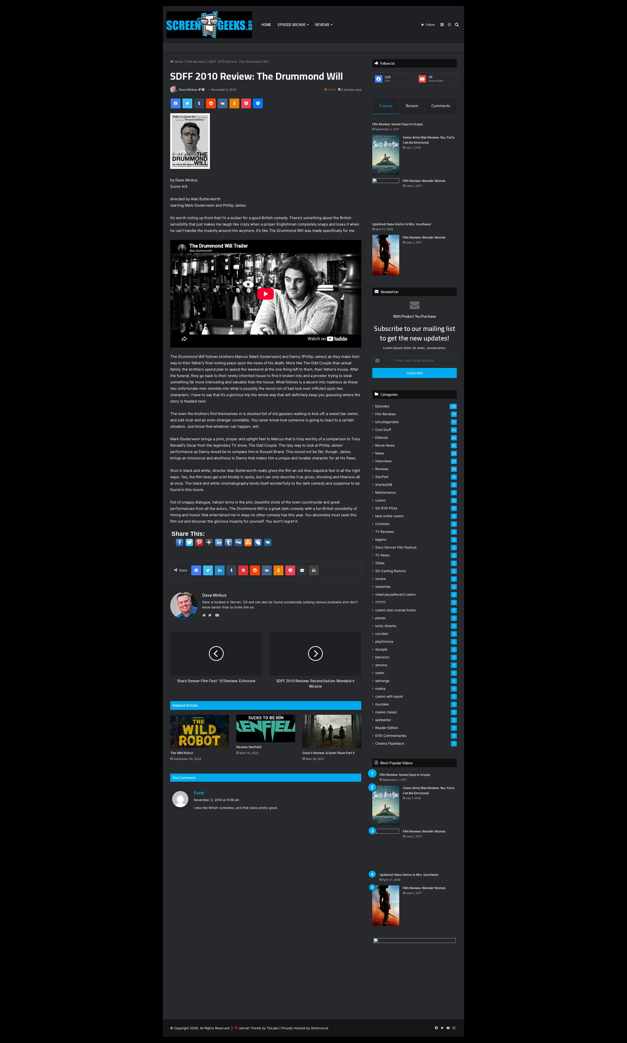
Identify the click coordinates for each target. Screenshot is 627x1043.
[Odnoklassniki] (234, 103)
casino (380, 500)
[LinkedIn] (220, 570)
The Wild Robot (181, 753)
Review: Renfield (248, 747)
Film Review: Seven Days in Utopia (397, 124)
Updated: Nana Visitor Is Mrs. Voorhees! (401, 224)
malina (380, 689)
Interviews (383, 461)
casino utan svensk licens (395, 610)
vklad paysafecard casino (395, 594)
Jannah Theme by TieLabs (258, 1028)
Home (266, 24)
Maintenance (385, 492)
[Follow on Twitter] (200, 89)
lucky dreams (385, 626)
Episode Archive (292, 24)
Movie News (385, 445)
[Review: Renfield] (265, 728)
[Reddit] (211, 103)
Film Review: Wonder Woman (424, 180)
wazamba (382, 587)
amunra (381, 665)
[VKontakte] (223, 103)
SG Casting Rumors (390, 571)
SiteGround (319, 1028)
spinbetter (383, 720)
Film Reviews (196, 61)
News (379, 453)
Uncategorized (386, 422)
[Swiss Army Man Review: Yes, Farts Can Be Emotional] (385, 155)
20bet (380, 563)
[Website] (205, 615)
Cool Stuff (383, 430)
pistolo (380, 618)
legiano (380, 539)
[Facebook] (176, 103)
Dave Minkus (188, 89)
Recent (412, 105)
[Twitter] (187, 103)
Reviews (322, 24)
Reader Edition (386, 728)
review (380, 579)
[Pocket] (246, 103)
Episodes (382, 406)
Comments (440, 105)
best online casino (389, 516)
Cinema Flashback (389, 743)
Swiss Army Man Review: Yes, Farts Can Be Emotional (429, 140)
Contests (382, 524)
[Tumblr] (199, 103)
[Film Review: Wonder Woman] (385, 198)
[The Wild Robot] (199, 731)
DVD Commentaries (390, 736)
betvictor (382, 657)
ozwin (379, 673)
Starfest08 (383, 485)
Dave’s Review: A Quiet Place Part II (328, 753)
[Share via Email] (302, 570)
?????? (380, 602)
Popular (386, 105)
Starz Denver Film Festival (395, 547)
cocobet (381, 634)
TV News (382, 555)
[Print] (314, 570)
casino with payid (389, 696)
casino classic (386, 712)
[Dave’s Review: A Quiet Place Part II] (331, 731)
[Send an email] (203, 89)
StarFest (381, 477)
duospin (381, 649)
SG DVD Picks (386, 508)
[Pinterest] (243, 570)
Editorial (381, 438)
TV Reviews (384, 532)
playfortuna (384, 641)
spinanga (382, 681)
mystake (382, 704)
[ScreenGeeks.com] (209, 24)
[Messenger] (258, 103)
